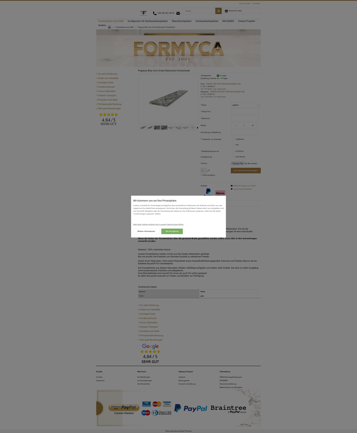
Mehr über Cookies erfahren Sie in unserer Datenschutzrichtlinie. (158, 224)
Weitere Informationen (146, 231)
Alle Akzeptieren (172, 231)
